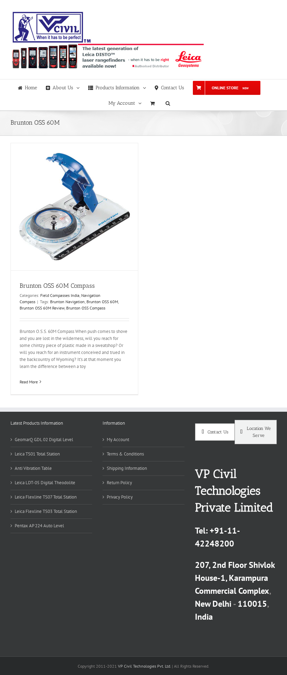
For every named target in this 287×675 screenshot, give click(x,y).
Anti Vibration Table (33, 468)
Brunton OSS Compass (85, 308)
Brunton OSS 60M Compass (57, 286)
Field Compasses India (59, 295)
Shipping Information (127, 468)
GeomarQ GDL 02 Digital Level (44, 440)
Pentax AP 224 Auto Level (39, 526)
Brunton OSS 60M (102, 301)
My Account (118, 440)
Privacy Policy (120, 497)
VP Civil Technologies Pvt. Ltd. (144, 666)
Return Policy (119, 483)
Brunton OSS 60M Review (42, 308)
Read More (29, 381)
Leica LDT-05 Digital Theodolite (45, 483)
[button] (168, 102)
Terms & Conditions (125, 454)
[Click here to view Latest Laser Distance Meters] (107, 56)
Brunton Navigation (67, 301)
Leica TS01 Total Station (37, 454)
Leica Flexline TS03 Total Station (46, 511)
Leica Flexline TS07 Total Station (46, 497)
